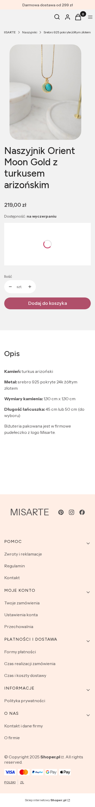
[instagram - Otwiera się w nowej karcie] (71, 512)
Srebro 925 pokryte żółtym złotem (67, 32)
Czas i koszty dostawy (25, 675)
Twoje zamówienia (22, 602)
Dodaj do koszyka (47, 303)
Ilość (8, 276)
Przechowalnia (18, 626)
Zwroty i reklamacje (23, 554)
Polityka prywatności (24, 700)
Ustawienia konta (21, 614)
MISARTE (9, 32)
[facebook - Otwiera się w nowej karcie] (82, 512)
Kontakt (12, 577)
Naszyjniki (29, 32)
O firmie (12, 737)
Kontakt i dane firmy (23, 725)
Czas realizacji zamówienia (29, 663)
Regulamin (14, 565)
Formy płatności (20, 651)
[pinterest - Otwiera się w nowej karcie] (61, 512)
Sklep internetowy (45, 800)
